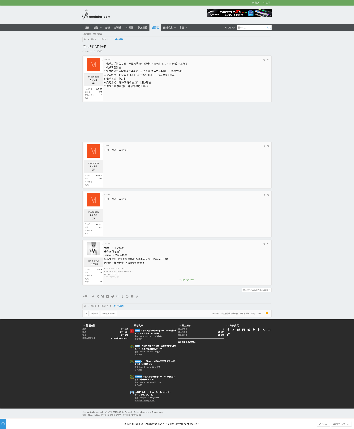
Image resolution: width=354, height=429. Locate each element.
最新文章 (138, 325)
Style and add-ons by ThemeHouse (148, 412)
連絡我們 (215, 313)
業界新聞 (138, 354)
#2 (268, 146)
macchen (88, 51)
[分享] (264, 59)
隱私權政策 (244, 313)
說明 (253, 313)
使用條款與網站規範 (230, 313)
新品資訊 (138, 339)
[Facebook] (270, 413)
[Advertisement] (165, 122)
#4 (268, 243)
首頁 (259, 313)
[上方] (263, 313)
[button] (101, 27)
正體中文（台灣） (109, 313)
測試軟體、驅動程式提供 (145, 400)
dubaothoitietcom (119, 338)
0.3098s (119, 415)
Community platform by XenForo (107, 412)
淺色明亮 (94, 313)
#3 (268, 195)
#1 (268, 59)
